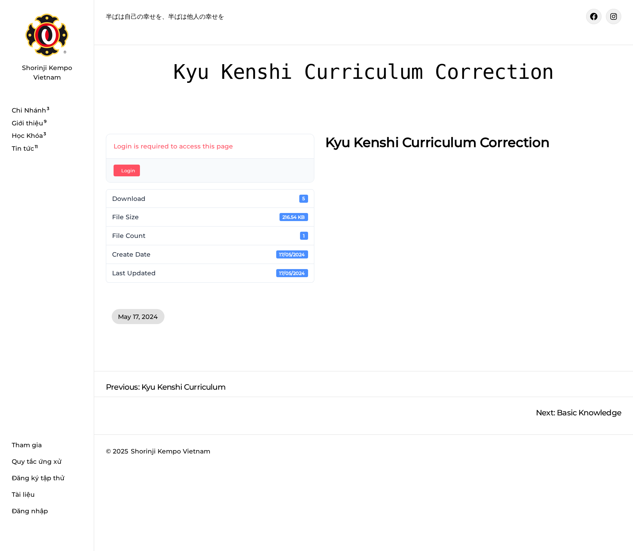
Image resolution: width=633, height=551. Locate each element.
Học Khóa (27, 135)
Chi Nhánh (29, 110)
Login (128, 170)
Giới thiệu (27, 122)
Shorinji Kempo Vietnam (170, 451)
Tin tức (23, 148)
